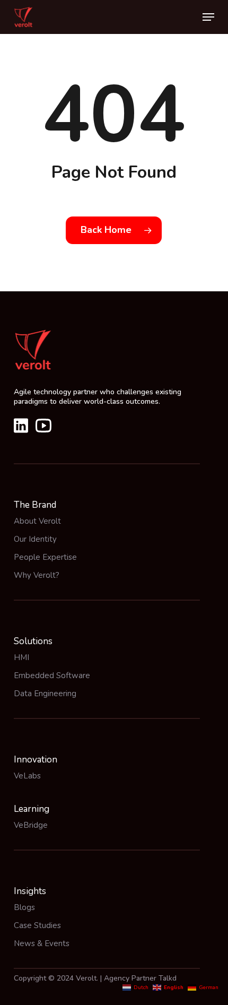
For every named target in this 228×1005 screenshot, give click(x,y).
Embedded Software (52, 675)
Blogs (24, 907)
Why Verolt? (36, 575)
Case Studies (37, 925)
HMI (21, 657)
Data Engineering (45, 693)
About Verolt (37, 521)
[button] (208, 17)
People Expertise (45, 557)
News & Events (41, 943)
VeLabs (27, 775)
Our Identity (35, 539)
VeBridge (31, 825)
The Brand (35, 505)
